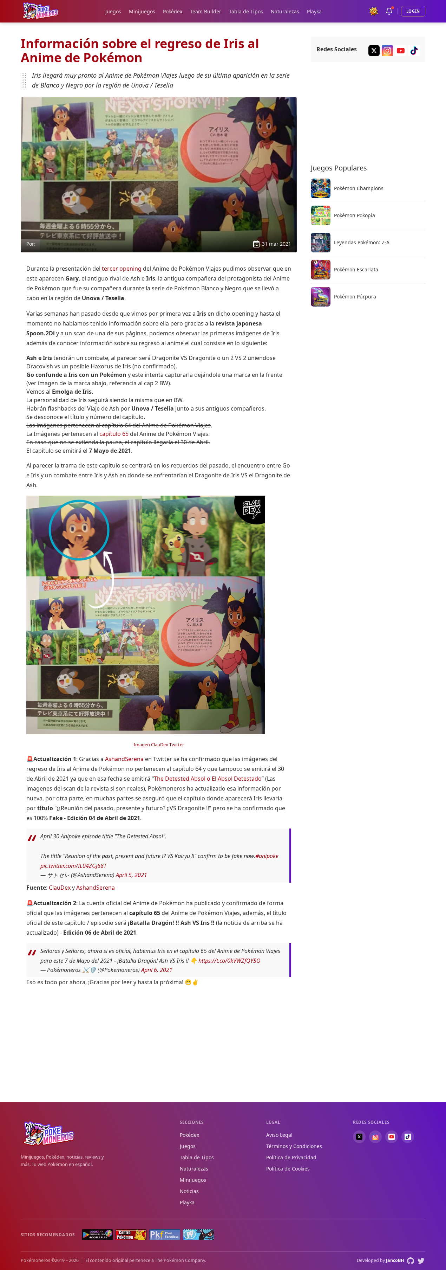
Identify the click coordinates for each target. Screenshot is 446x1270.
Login (413, 11)
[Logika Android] (97, 1234)
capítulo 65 (114, 434)
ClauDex (60, 887)
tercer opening (122, 268)
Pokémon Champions (358, 188)
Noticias (189, 1191)
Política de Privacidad (291, 1157)
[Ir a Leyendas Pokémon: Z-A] (320, 242)
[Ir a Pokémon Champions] (320, 188)
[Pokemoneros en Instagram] (375, 1136)
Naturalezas (285, 11)
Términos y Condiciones (294, 1146)
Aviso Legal (279, 1135)
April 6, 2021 (156, 970)
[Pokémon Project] (198, 1234)
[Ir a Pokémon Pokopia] (320, 215)
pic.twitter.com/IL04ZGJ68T (73, 866)
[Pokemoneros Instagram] (387, 50)
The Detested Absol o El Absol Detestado (208, 778)
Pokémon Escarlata (356, 269)
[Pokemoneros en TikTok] (407, 1136)
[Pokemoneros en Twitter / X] (359, 1136)
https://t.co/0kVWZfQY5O (229, 961)
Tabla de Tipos (246, 11)
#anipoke (266, 856)
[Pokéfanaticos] (164, 1234)
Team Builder (205, 11)
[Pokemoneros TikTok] (414, 50)
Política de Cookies (288, 1168)
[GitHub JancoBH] (410, 1261)
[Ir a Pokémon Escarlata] (320, 269)
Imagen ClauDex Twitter (159, 744)
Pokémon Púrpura (355, 297)
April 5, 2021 (131, 875)
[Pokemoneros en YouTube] (391, 1136)
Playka (314, 11)
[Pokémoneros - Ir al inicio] (40, 11)
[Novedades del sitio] (389, 11)
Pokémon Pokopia (354, 215)
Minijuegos (142, 11)
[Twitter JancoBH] (421, 1261)
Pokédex (172, 11)
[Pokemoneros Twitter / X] (374, 50)
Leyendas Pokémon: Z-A (361, 242)
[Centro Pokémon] (131, 1234)
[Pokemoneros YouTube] (400, 50)
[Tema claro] (373, 11)
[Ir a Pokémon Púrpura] (320, 297)
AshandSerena (124, 759)
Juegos (113, 11)
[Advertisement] (159, 1042)
